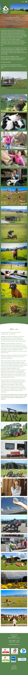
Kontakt (14, 666)
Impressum (14, 667)
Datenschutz (14, 669)
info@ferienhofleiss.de (14, 644)
